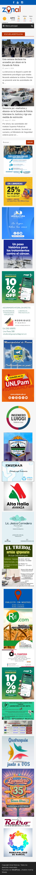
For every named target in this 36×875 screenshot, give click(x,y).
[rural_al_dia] (18, 629)
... (5, 83)
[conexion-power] (18, 822)
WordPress (16, 870)
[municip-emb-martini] (18, 447)
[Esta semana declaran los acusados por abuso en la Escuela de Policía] (18, 48)
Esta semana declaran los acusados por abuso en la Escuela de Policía (14, 62)
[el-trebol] (18, 557)
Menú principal (11, 26)
